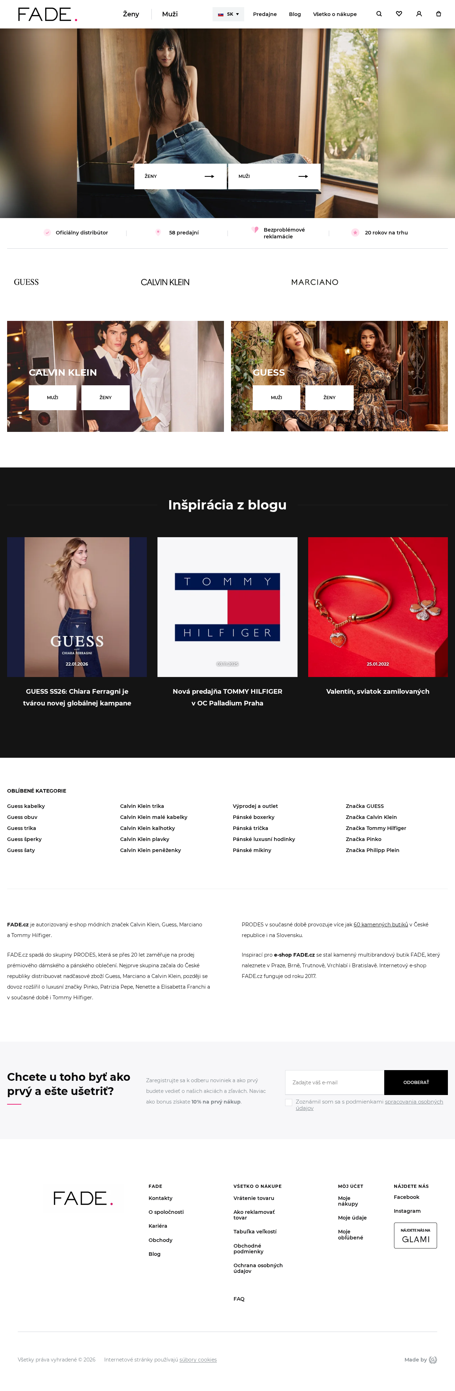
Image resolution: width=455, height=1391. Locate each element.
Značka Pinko (363, 839)
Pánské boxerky (253, 817)
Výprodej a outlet (255, 806)
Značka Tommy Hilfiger (376, 828)
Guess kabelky (26, 806)
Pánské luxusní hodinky (264, 839)
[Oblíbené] (399, 14)
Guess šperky (24, 839)
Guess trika (21, 828)
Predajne (265, 14)
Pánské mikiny (252, 850)
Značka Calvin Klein (371, 817)
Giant (432, 1359)
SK (230, 14)
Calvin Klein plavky (144, 839)
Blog (295, 14)
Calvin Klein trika (142, 806)
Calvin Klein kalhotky (147, 828)
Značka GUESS (365, 806)
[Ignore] (366, 1112)
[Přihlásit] (419, 14)
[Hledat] (379, 14)
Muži (170, 14)
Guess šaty (21, 850)
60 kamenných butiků (381, 924)
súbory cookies (198, 1360)
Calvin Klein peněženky (150, 850)
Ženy (131, 14)
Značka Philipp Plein (373, 850)
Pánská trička (250, 828)
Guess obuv (22, 817)
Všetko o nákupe (335, 14)
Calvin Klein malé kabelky (153, 817)
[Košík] (438, 14)
